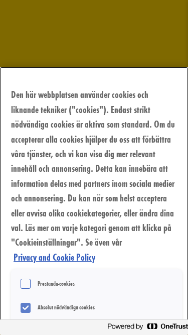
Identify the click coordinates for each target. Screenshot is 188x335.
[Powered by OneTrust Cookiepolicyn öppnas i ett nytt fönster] (145, 328)
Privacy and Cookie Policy (54, 257)
